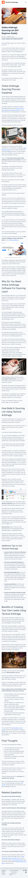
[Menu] (25, 2)
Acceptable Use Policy (12, 874)
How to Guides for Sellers (16, 39)
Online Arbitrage (14, 38)
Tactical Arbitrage (6, 38)
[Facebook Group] (23, 870)
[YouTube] (25, 872)
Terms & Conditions (14, 870)
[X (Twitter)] (25, 870)
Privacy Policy (14, 872)
